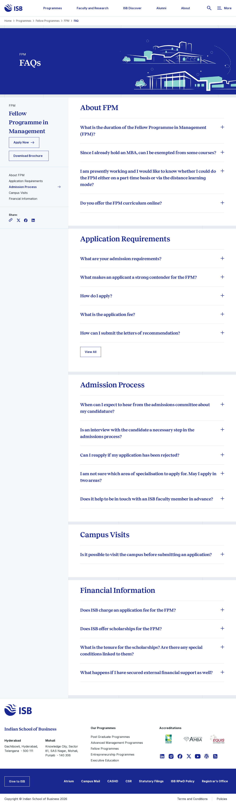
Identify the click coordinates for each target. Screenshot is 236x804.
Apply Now (21, 142)
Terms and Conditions (192, 799)
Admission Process (23, 187)
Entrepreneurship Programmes (112, 754)
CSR (129, 781)
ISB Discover (132, 8)
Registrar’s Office (215, 781)
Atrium (69, 781)
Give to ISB (17, 781)
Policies (222, 799)
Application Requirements (26, 181)
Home (8, 20)
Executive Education (105, 760)
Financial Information (23, 198)
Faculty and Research (92, 8)
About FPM (17, 175)
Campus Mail (90, 781)
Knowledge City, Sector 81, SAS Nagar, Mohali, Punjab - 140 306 (61, 751)
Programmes (52, 8)
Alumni (161, 8)
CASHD (112, 781)
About (185, 8)
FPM (66, 20)
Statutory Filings (151, 781)
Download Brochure (28, 156)
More (228, 8)
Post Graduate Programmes (110, 737)
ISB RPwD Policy (183, 781)
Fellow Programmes (48, 20)
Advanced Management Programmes (117, 743)
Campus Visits (18, 193)
